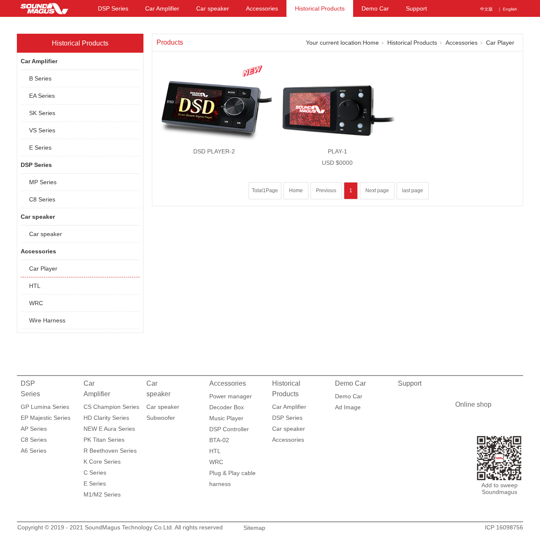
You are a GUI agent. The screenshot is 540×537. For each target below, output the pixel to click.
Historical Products (320, 8)
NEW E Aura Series (109, 428)
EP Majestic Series (45, 417)
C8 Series (42, 199)
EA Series (42, 95)
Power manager (230, 396)
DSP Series (113, 8)
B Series (40, 78)
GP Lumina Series (45, 406)
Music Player (226, 418)
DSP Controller (229, 429)
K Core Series (102, 461)
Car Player (43, 268)
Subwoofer (160, 417)
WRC (36, 303)
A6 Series (33, 450)
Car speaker (212, 8)
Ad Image (348, 407)
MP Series (43, 182)
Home (371, 42)
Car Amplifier (162, 8)
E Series (40, 147)
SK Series (42, 113)
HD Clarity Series (106, 417)
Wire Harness (47, 320)
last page (412, 190)
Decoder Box (226, 407)
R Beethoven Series (110, 450)
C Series (95, 472)
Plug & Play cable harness (232, 474)
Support (416, 8)
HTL (34, 285)
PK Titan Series (104, 439)
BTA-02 (219, 440)
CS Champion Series (111, 406)
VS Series (42, 130)
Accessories (262, 8)
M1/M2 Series (102, 494)
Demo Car (375, 8)
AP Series (34, 428)
